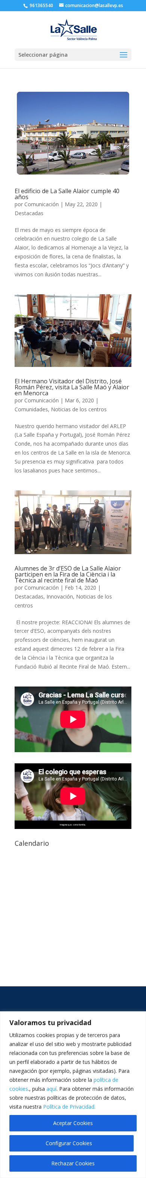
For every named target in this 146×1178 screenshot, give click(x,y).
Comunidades (31, 409)
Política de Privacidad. (69, 1106)
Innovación (59, 596)
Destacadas (29, 213)
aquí (51, 1088)
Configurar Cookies (69, 1143)
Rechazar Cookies (73, 1163)
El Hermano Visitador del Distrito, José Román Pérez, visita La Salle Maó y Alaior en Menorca (72, 387)
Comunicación (41, 204)
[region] (73, 1094)
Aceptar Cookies (73, 1123)
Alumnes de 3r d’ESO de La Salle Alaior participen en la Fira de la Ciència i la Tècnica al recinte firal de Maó (68, 574)
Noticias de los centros (79, 409)
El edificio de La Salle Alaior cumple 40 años (67, 194)
